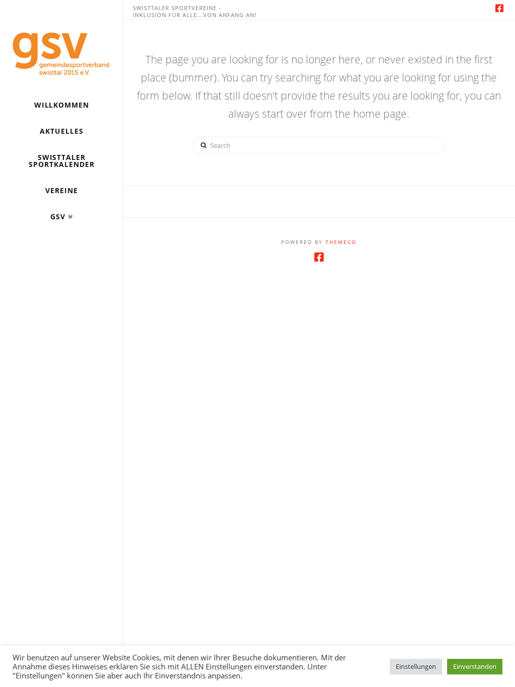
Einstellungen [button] (416, 666)
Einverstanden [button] (474, 666)
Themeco (341, 241)
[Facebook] (499, 8)
